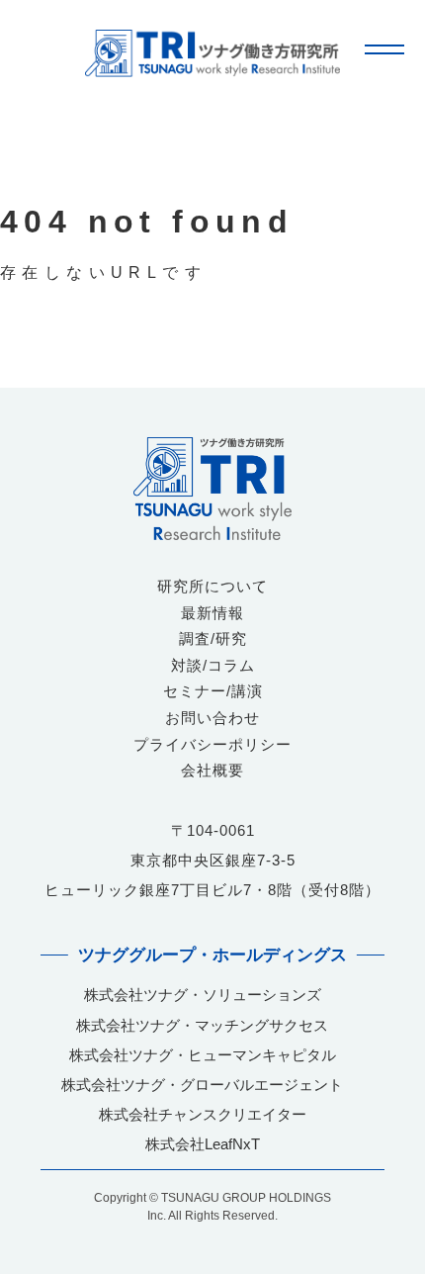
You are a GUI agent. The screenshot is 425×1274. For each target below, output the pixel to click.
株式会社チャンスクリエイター (202, 1114)
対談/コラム (213, 665)
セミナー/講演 (213, 690)
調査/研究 (213, 638)
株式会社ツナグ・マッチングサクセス (202, 1025)
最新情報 (212, 612)
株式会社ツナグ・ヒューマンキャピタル (202, 1054)
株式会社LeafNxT (202, 1144)
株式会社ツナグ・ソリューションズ (202, 994)
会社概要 (212, 770)
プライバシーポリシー (212, 744)
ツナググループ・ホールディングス (212, 955)
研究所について (212, 586)
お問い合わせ (212, 717)
